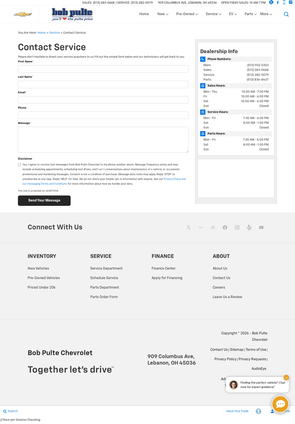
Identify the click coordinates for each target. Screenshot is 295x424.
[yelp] (249, 227)
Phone (22, 107)
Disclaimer (25, 158)
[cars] (201, 227)
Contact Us (221, 278)
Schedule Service (104, 278)
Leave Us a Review (227, 297)
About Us (220, 268)
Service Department (106, 268)
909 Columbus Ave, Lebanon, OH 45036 (187, 2)
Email (22, 92)
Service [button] (212, 15)
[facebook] (278, 2)
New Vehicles (38, 268)
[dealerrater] (213, 227)
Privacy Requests (252, 359)
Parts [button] (249, 15)
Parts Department (104, 287)
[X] (271, 2)
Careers (219, 287)
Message (24, 123)
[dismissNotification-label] (286, 377)
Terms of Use (256, 350)
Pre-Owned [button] (185, 15)
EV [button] (233, 15)
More (264, 15)
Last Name (25, 77)
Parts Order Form (104, 297)
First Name (26, 61)
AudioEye (259, 369)
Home (144, 14)
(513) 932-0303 (258, 65)
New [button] (161, 15)
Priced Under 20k (42, 287)
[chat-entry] (280, 404)
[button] (286, 14)
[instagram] (291, 2)
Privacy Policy (225, 359)
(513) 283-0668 (258, 69)
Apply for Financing (167, 278)
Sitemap (237, 350)
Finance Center (164, 268)
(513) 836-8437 (258, 79)
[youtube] (284, 2)
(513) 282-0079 (258, 74)
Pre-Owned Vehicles (44, 278)
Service (54, 32)
